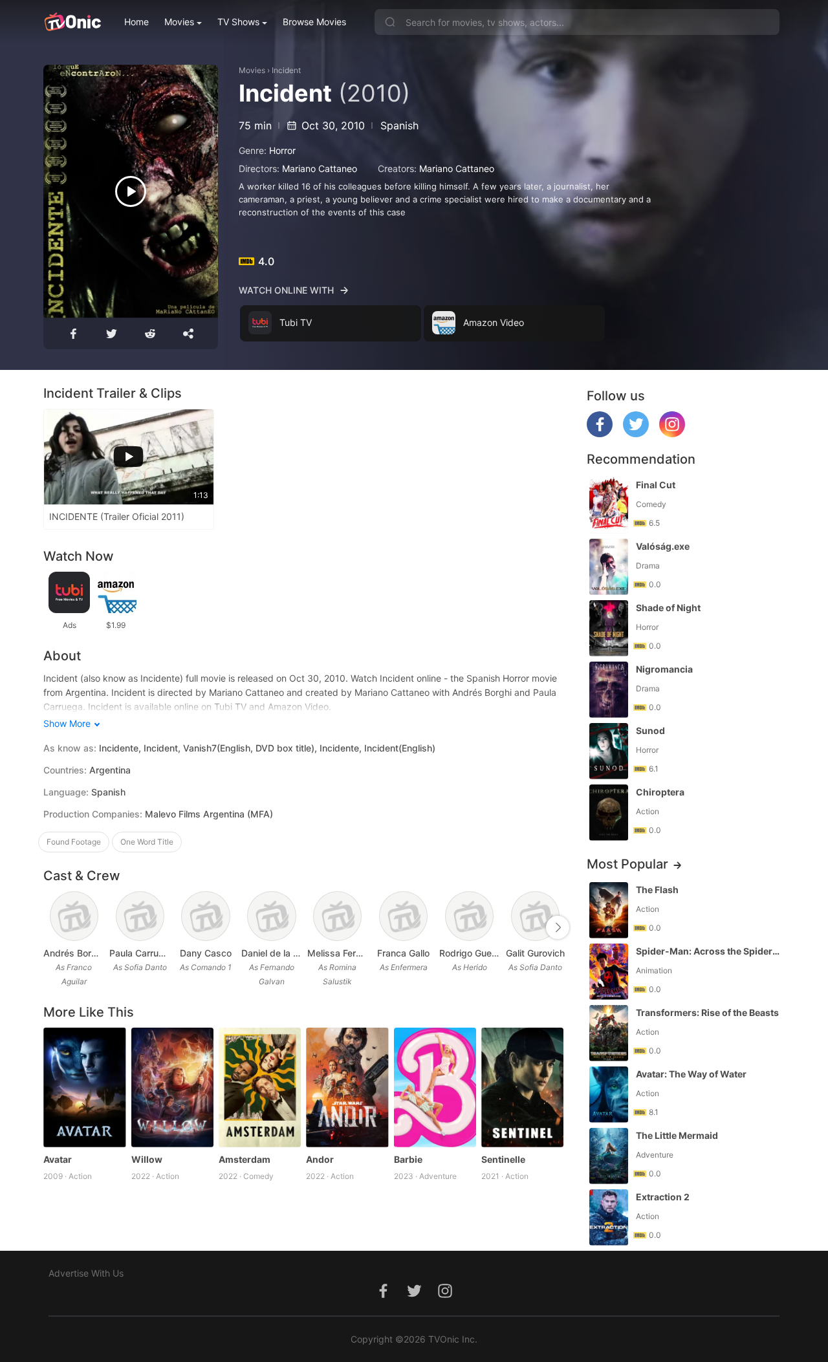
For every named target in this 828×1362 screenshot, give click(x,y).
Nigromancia (664, 669)
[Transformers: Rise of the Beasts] (608, 1033)
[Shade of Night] (608, 628)
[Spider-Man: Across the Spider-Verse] (608, 972)
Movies (179, 21)
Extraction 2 (663, 1196)
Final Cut (655, 484)
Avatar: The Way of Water (691, 1073)
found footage (74, 842)
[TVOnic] (72, 22)
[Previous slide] (51, 927)
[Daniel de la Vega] (271, 916)
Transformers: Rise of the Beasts (707, 1012)
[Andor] (347, 1087)
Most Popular (627, 864)
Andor (320, 1159)
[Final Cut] (608, 505)
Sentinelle (503, 1159)
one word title (146, 842)
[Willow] (172, 1087)
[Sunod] (608, 751)
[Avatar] (84, 1087)
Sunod (650, 730)
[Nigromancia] (608, 690)
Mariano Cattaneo (319, 168)
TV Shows (238, 21)
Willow (146, 1159)
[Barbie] (435, 1087)
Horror (282, 150)
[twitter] (636, 433)
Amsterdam (244, 1159)
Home (136, 21)
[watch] (130, 191)
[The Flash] (608, 910)
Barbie (408, 1159)
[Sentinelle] (522, 1087)
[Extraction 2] (608, 1217)
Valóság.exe (663, 546)
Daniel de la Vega (271, 952)
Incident (286, 70)
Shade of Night (668, 607)
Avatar (57, 1159)
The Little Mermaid (677, 1135)
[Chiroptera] (608, 812)
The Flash (657, 889)
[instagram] (672, 433)
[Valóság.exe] (608, 567)
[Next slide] (557, 927)
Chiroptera (660, 791)
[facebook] (600, 433)
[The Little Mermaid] (608, 1156)
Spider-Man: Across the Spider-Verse (709, 951)
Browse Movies (314, 21)
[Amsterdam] (260, 1087)
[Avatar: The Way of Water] (608, 1094)
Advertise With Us (86, 1273)
